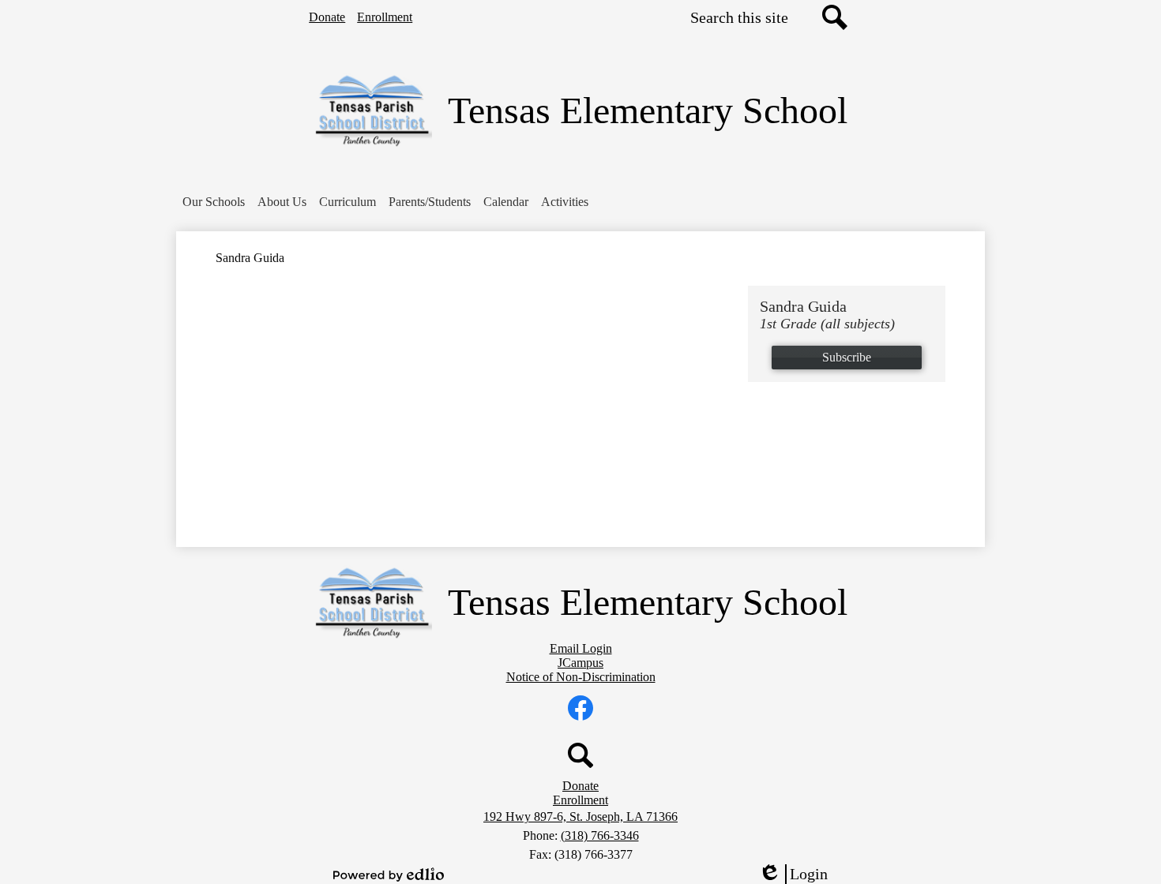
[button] (213, 202)
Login (798, 874)
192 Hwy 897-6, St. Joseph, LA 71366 (580, 816)
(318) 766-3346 (600, 835)
